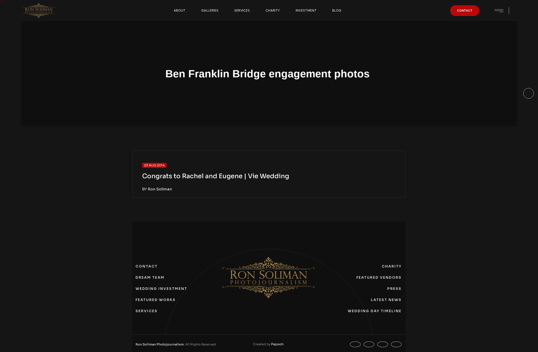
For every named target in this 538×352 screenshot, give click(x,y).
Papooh (277, 344)
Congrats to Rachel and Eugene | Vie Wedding (215, 176)
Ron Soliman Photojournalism (160, 344)
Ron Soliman (160, 189)
